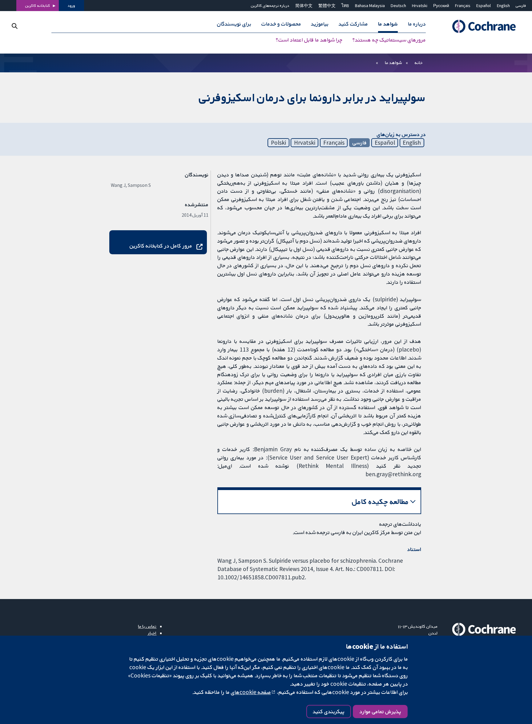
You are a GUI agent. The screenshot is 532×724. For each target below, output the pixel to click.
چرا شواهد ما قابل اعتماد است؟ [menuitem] (309, 40)
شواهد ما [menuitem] (388, 24)
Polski (278, 142)
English (503, 5)
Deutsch (398, 5)
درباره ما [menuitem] (417, 24)
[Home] (481, 26)
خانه (419, 62)
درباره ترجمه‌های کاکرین (270, 5)
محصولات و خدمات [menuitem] (281, 24)
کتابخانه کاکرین (37, 5)
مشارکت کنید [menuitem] (353, 24)
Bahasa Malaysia (370, 5)
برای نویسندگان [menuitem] (234, 24)
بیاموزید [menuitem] (319, 24)
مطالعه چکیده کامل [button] (380, 502)
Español (483, 5)
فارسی (521, 5)
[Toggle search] (15, 26)
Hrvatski (419, 5)
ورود (71, 5)
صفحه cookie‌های (251, 692)
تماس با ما (147, 626)
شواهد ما (393, 62)
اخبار (152, 633)
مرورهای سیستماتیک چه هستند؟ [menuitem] (389, 40)
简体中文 (303, 5)
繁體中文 (327, 5)
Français (462, 5)
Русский (441, 5)
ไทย (345, 5)
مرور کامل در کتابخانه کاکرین (161, 245)
